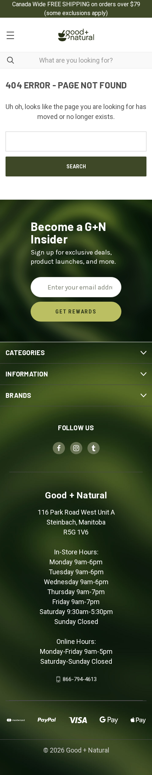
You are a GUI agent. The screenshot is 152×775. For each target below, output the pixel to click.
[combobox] (76, 60)
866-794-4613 (80, 679)
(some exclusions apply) (76, 13)
